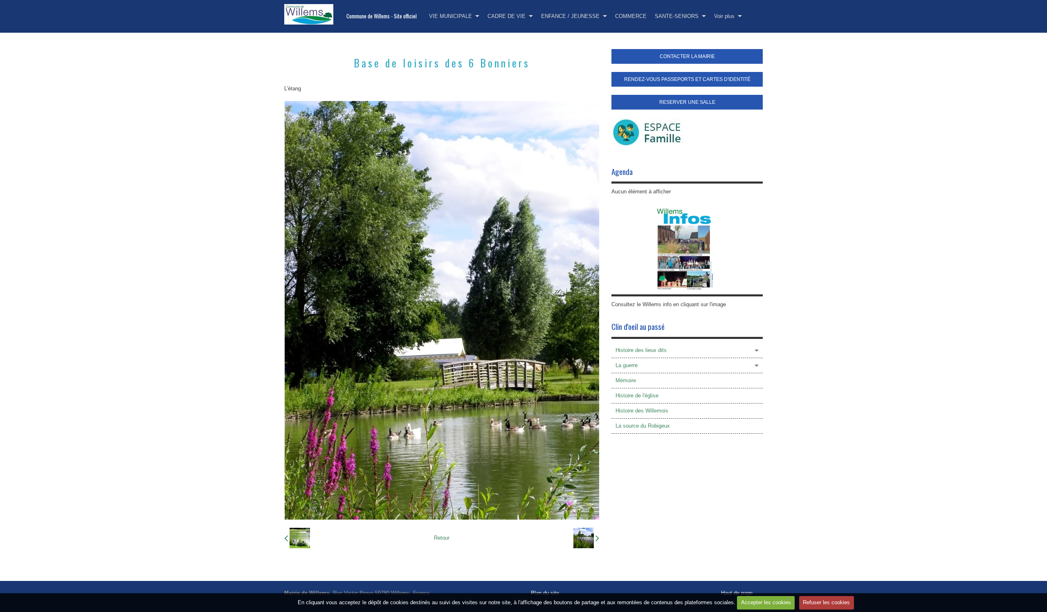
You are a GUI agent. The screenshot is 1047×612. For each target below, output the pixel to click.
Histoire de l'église (637, 395)
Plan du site (545, 593)
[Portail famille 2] (647, 132)
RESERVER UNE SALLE (687, 102)
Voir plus (724, 16)
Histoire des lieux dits (641, 350)
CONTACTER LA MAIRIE (687, 56)
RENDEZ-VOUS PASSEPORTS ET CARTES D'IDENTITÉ (687, 79)
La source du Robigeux (643, 426)
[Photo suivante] (586, 538)
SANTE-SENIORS (677, 16)
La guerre (627, 365)
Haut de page (737, 593)
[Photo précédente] (297, 538)
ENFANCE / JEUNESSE (570, 16)
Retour (441, 538)
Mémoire (626, 380)
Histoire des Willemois (642, 411)
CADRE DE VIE (507, 16)
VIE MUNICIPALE (450, 16)
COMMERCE (631, 16)
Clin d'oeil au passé (638, 326)
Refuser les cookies (826, 602)
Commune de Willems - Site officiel (381, 16)
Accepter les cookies (766, 602)
